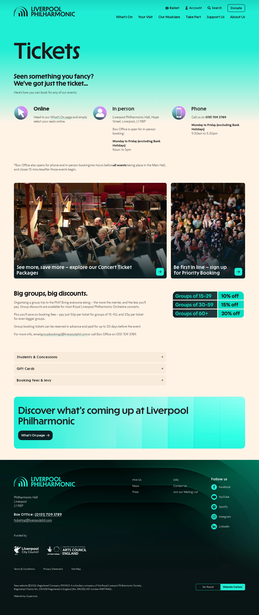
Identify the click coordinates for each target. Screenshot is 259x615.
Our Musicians (169, 17)
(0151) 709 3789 (48, 514)
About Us (237, 17)
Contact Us (180, 486)
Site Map (76, 569)
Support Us (215, 17)
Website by (25, 596)
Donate (236, 8)
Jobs (175, 479)
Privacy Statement (53, 569)
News (135, 486)
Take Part (193, 17)
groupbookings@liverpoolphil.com (64, 334)
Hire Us (136, 479)
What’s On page (61, 117)
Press (135, 492)
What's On (124, 17)
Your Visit (145, 17)
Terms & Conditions (24, 569)
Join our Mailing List (185, 492)
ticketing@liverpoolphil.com (33, 520)
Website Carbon (232, 586)
